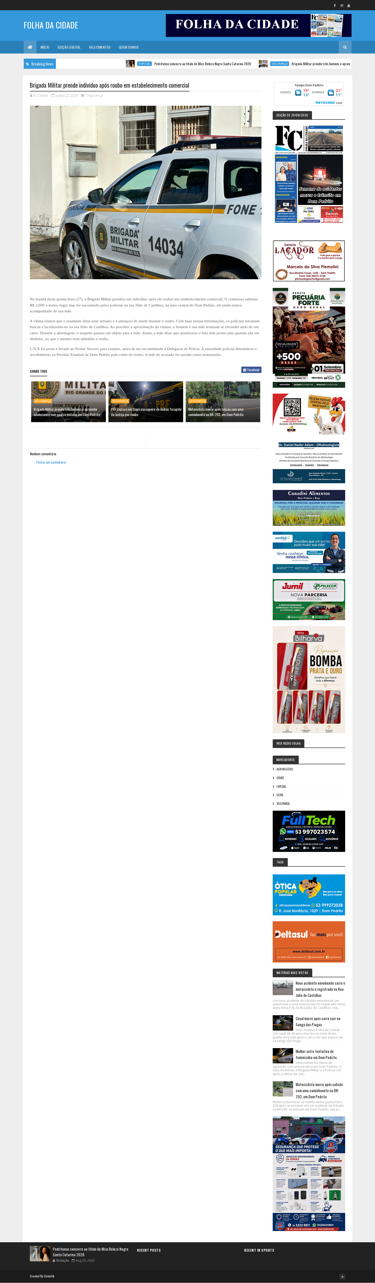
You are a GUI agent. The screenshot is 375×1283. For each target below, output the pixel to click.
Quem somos (129, 47)
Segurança (242, 63)
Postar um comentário (51, 462)
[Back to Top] (342, 1276)
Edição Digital (69, 47)
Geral (280, 795)
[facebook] (335, 5)
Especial (106, 63)
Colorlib (49, 1276)
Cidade (280, 778)
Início (45, 47)
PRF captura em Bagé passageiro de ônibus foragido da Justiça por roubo (146, 411)
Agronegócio (285, 769)
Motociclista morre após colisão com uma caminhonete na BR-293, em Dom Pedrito (215, 411)
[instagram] (342, 5)
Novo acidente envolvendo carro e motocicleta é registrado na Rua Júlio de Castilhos (320, 989)
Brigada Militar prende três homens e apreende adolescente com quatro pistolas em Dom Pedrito (67, 411)
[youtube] (349, 5)
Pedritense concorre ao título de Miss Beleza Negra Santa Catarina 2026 (165, 63)
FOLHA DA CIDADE (51, 25)
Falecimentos (100, 47)
